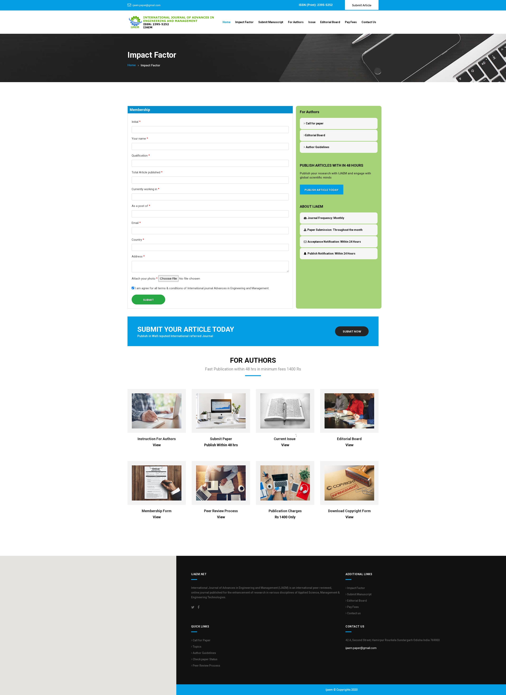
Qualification (141, 155)
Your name (140, 138)
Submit (148, 300)
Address (138, 256)
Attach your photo (145, 278)
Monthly (326, 218)
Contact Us (369, 22)
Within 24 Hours (334, 241)
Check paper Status (204, 659)
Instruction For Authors (157, 439)
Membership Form (157, 511)
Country (138, 239)
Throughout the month (335, 229)
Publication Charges (285, 511)
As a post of (141, 206)
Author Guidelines (317, 147)
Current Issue (284, 439)
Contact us (353, 613)
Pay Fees (351, 22)
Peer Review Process (221, 511)
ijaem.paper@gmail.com (146, 5)
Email (136, 223)
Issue (311, 22)
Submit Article (361, 5)
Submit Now (352, 331)
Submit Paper (221, 439)
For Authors (296, 22)
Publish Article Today (321, 190)
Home (226, 22)
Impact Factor (244, 22)
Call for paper (314, 123)
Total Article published (147, 172)
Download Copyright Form (349, 511)
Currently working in (145, 189)
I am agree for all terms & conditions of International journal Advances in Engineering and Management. (201, 288)
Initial (136, 122)
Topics (196, 646)
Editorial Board (330, 22)
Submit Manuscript (270, 22)
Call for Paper (201, 640)
